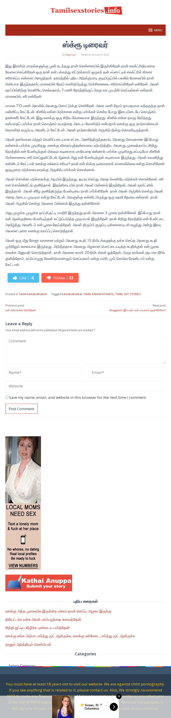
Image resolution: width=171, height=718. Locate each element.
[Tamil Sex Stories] (85, 9)
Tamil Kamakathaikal (33, 294)
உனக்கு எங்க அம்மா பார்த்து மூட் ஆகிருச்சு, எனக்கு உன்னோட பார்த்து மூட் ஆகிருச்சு (70, 635)
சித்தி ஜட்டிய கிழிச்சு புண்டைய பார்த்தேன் (37, 627)
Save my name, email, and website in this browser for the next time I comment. (78, 397)
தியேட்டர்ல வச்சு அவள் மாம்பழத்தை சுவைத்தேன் (43, 619)
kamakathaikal (72, 294)
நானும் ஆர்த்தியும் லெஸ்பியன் (28, 644)
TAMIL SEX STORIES (128, 294)
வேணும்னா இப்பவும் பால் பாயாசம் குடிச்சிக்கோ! (138, 307)
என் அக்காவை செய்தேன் (20, 307)
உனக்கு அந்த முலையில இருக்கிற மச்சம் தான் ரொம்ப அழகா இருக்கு (58, 611)
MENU (158, 30)
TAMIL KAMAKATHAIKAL (98, 294)
